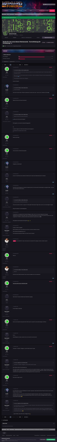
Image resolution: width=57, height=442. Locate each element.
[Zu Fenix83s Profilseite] (7, 86)
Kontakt (14, 435)
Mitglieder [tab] (14, 37)
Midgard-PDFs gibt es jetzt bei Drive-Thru (10, 17)
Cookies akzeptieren (51, 439)
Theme (35, 435)
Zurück (5, 64)
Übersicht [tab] (6, 37)
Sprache (3, 435)
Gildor (7, 178)
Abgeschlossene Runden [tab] (48, 37)
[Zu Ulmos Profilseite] (7, 113)
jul (6, 243)
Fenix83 (24, 70)
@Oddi (14, 240)
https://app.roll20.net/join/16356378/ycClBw (20, 283)
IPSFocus (38, 435)
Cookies (17, 435)
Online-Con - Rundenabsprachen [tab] (26, 37)
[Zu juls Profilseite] (7, 240)
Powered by (51, 435)
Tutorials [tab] (38, 37)
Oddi (7, 72)
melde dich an (6, 61)
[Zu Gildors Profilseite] (7, 175)
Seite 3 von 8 (26, 64)
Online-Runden (12, 33)
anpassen (3, 440)
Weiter (20, 64)
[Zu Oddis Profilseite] (3, 46)
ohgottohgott (6, 230)
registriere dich (12, 61)
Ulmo (7, 116)
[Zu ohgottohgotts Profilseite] (7, 227)
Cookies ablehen (42, 439)
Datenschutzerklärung (9, 435)
